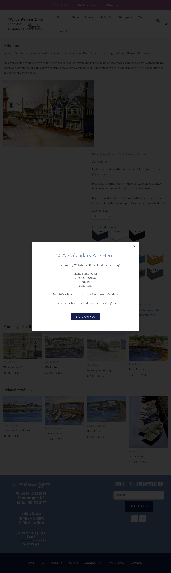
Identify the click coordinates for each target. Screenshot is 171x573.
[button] (134, 246)
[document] (85, 286)
